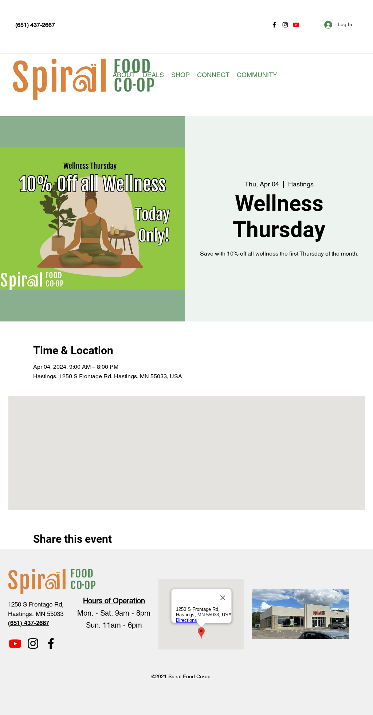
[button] (124, 75)
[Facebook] (274, 24)
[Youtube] (296, 24)
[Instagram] (285, 24)
